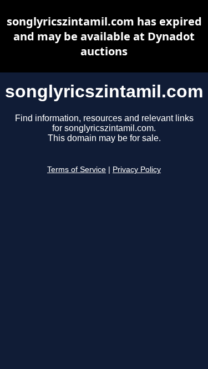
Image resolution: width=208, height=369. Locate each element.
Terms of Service (76, 169)
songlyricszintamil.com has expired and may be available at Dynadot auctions (104, 36)
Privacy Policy (137, 169)
